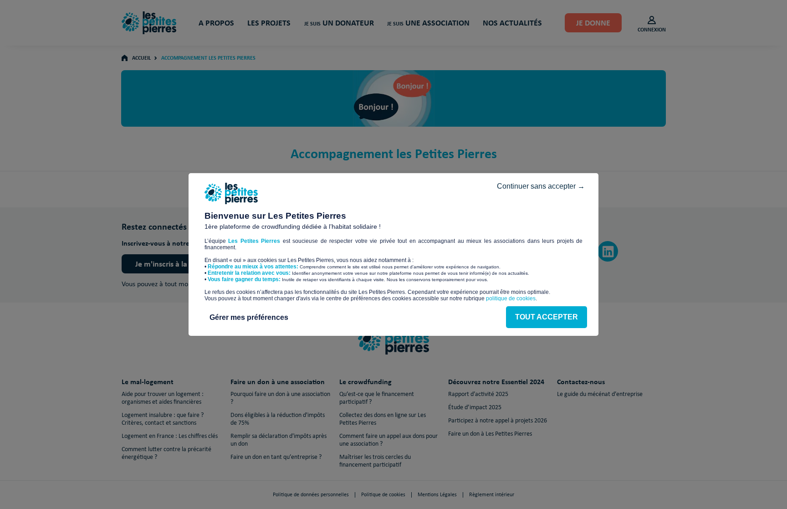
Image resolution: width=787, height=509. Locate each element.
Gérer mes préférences (249, 317)
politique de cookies (511, 298)
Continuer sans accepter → (541, 186)
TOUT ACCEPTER (546, 317)
